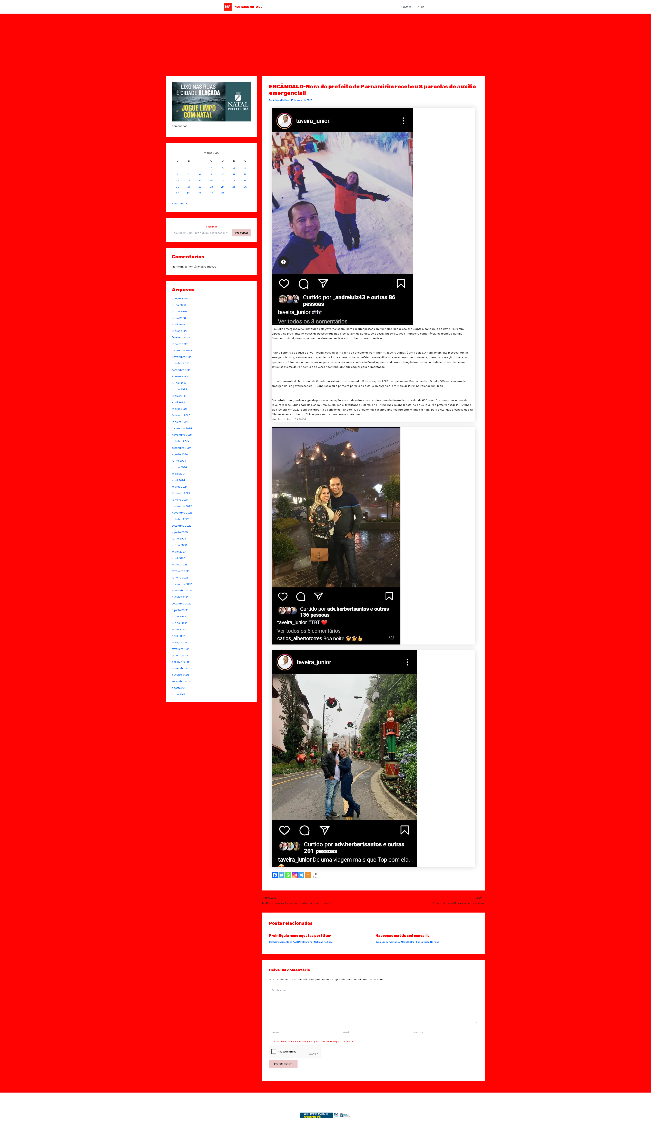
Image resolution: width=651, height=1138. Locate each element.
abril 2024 (178, 480)
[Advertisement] (325, 39)
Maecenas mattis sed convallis (403, 936)
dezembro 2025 (182, 350)
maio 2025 (179, 395)
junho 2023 (179, 545)
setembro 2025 (181, 370)
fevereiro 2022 (181, 648)
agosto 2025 (180, 376)
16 (211, 180)
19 (245, 180)
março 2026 (180, 331)
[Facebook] (275, 875)
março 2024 (179, 486)
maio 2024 (179, 473)
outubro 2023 (181, 519)
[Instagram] (295, 875)
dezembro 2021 (181, 661)
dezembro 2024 (182, 428)
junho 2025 (179, 389)
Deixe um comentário (280, 942)
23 (211, 186)
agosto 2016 (179, 687)
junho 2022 (179, 622)
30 (211, 193)
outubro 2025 (180, 363)
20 (177, 186)
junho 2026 (179, 311)
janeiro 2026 (180, 344)
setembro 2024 (181, 447)
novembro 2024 (182, 434)
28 (188, 193)
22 (200, 186)
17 (222, 180)
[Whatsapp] (288, 875)
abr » (183, 203)
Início (420, 6)
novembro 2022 (182, 590)
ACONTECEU (301, 942)
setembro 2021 (181, 681)
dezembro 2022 (182, 584)
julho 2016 (178, 694)
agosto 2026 (180, 298)
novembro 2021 (182, 668)
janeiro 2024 (180, 499)
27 (177, 193)
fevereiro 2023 (181, 571)
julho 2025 (179, 382)
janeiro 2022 (180, 655)
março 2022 (179, 642)
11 (234, 174)
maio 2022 (179, 629)
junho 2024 (179, 467)
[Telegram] (301, 875)
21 (189, 186)
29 (200, 193)
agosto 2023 (180, 532)
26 (245, 186)
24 (222, 186)
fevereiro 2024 (181, 493)
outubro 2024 (180, 441)
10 (222, 174)
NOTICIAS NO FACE (248, 6)
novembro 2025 (182, 356)
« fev (175, 203)
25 (233, 186)
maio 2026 (179, 318)
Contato (406, 6)
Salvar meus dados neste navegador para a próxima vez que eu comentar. (314, 1041)
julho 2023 (179, 538)
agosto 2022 (180, 610)
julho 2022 (179, 616)
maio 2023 (179, 551)
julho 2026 (179, 305)
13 (177, 180)
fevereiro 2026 (181, 337)
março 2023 (180, 564)
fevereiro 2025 (181, 415)
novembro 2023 (182, 512)
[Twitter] (281, 875)
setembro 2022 (181, 603)
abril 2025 (178, 402)
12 (245, 174)
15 (200, 180)
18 (234, 180)
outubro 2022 (180, 597)
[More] (308, 875)
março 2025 (179, 408)
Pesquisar (211, 226)
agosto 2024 (180, 454)
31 (222, 193)
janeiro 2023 (180, 577)
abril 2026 (178, 324)
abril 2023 (178, 558)
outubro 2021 (180, 674)
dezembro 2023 (182, 506)
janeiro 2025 (180, 421)
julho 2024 (179, 460)
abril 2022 (178, 636)
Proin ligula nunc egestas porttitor (300, 936)
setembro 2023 (181, 525)
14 (189, 180)
